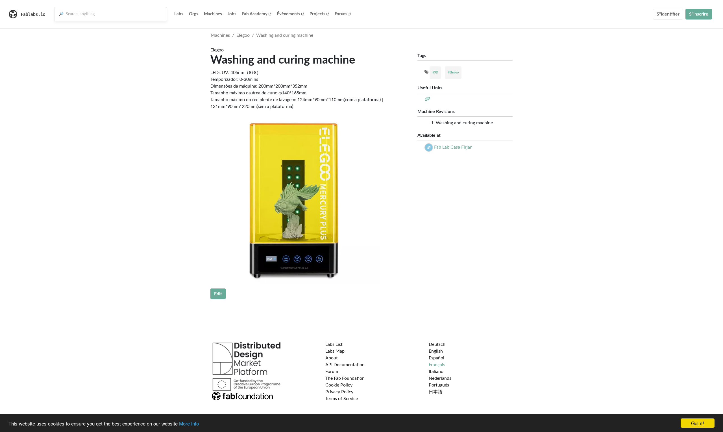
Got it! (697, 423)
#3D (435, 72)
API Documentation (345, 364)
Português (439, 385)
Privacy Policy (339, 392)
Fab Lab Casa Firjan (453, 147)
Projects (317, 14)
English (436, 351)
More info (189, 423)
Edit (218, 294)
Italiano (436, 371)
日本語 (435, 392)
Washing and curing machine (284, 35)
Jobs (232, 14)
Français (437, 364)
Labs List (334, 344)
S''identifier (668, 14)
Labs (178, 14)
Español (436, 358)
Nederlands (440, 378)
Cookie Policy (338, 385)
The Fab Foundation (345, 378)
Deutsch (437, 344)
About (331, 358)
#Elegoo (453, 72)
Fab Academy (254, 14)
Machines (213, 14)
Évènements (288, 14)
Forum (341, 14)
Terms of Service (341, 398)
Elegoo (243, 35)
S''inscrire (698, 14)
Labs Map (335, 351)
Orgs (193, 14)
